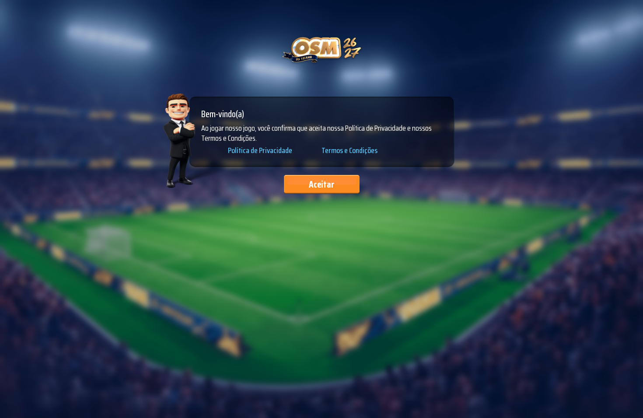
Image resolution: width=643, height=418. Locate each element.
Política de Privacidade (260, 151)
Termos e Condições (349, 150)
